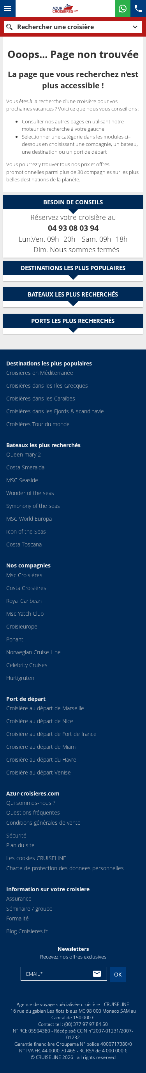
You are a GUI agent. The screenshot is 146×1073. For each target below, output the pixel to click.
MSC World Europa (29, 518)
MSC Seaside (22, 480)
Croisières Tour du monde (38, 424)
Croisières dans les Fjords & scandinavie (55, 411)
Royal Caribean (24, 600)
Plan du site (20, 845)
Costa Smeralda (25, 467)
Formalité (17, 918)
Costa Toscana (24, 544)
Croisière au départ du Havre (41, 759)
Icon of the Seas (26, 531)
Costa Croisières (26, 588)
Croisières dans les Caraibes (40, 398)
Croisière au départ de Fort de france (51, 734)
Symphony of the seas (33, 505)
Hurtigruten (20, 677)
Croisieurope (21, 626)
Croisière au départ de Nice (39, 721)
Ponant (14, 639)
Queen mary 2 (23, 454)
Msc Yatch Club (25, 613)
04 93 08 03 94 (73, 228)
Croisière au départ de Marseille (45, 708)
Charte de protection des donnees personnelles (65, 868)
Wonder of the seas (30, 493)
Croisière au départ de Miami (41, 746)
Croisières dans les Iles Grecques (47, 385)
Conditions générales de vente (43, 822)
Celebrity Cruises (26, 665)
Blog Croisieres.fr (26, 931)
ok (118, 974)
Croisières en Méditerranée (39, 372)
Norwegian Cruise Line (33, 652)
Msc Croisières (24, 575)
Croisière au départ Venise (38, 772)
